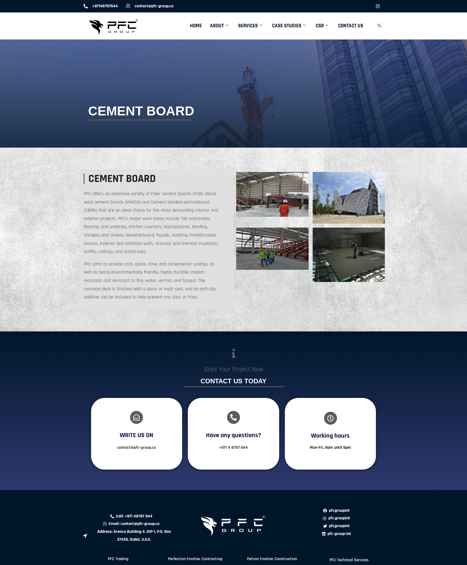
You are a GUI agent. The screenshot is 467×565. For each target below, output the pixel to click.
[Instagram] (378, 6)
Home (196, 25)
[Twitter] (356, 6)
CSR (320, 25)
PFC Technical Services (349, 560)
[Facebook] (345, 6)
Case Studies (286, 25)
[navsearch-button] (379, 26)
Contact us (350, 25)
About (217, 25)
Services (248, 25)
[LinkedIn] (367, 6)
